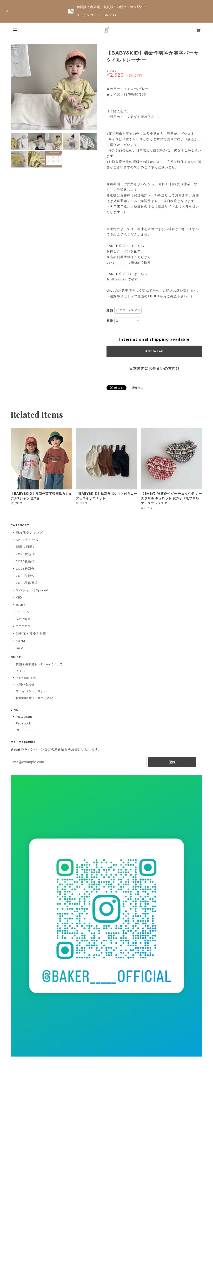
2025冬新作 (25, 576)
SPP (19, 648)
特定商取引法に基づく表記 (34, 698)
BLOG (20, 671)
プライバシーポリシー (31, 691)
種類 (109, 310)
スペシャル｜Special (32, 590)
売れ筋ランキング (29, 532)
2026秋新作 (25, 554)
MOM (20, 641)
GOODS (23, 626)
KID (19, 597)
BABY (20, 605)
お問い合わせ (25, 684)
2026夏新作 (25, 561)
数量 (109, 321)
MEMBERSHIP (27, 678)
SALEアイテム (27, 540)
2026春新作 (25, 568)
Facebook (23, 723)
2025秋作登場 (27, 583)
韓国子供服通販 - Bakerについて (39, 664)
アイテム (22, 612)
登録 (172, 762)
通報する (138, 387)
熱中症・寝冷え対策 (31, 633)
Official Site (25, 730)
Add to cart (154, 351)
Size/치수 (23, 619)
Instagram (24, 716)
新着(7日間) (25, 547)
